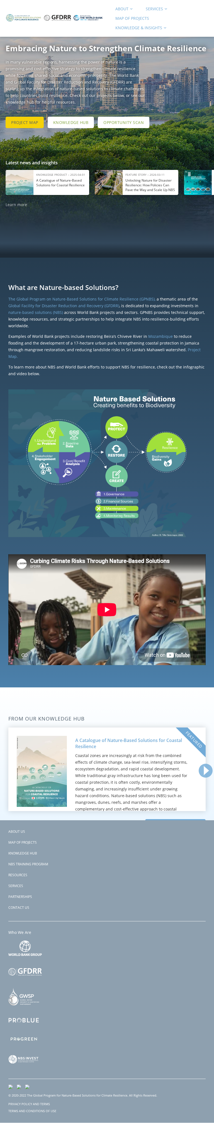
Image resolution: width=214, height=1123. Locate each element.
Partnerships (20, 896)
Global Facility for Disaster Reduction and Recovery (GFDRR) (63, 305)
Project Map (24, 122)
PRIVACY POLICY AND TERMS (29, 1104)
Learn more (16, 204)
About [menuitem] (119, 10)
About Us (16, 831)
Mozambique (160, 336)
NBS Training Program (28, 864)
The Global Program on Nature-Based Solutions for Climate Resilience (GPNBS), (81, 299)
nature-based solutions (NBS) (36, 312)
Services (15, 885)
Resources (17, 875)
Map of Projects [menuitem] (132, 18)
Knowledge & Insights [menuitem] (136, 29)
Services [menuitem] (152, 10)
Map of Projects (22, 842)
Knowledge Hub (71, 122)
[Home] (54, 24)
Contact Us (18, 907)
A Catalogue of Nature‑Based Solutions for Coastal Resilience (128, 743)
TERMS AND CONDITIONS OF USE (32, 1111)
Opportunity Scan (123, 122)
